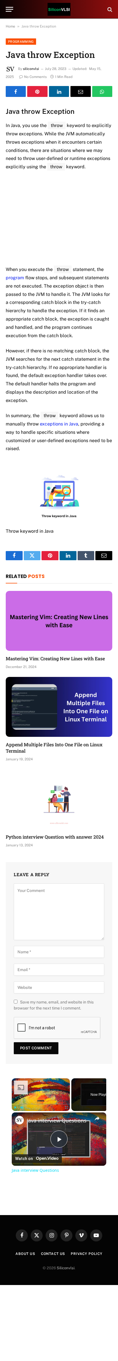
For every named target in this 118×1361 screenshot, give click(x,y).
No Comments (35, 77)
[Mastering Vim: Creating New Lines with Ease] (59, 621)
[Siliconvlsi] (59, 9)
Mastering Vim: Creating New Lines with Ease (55, 658)
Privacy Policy (87, 1254)
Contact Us (53, 1254)
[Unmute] (22, 1107)
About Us (25, 1254)
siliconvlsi (31, 69)
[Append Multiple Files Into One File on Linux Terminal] (59, 707)
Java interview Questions (56, 1120)
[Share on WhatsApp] (102, 91)
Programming (21, 41)
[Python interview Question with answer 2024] (59, 799)
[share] (97, 1118)
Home (10, 26)
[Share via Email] (80, 91)
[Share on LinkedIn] (59, 91)
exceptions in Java (59, 424)
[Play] (15, 1107)
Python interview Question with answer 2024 (55, 837)
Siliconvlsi (65, 1268)
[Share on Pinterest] (37, 91)
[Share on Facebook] (16, 91)
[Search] (109, 9)
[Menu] (9, 9)
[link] (19, 1120)
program (15, 277)
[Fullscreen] (66, 1107)
